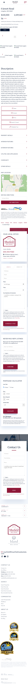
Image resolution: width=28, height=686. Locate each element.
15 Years (11, 387)
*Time (4, 287)
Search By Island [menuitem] (5, 589)
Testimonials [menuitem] (4, 616)
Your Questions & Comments (9, 293)
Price (4, 391)
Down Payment (6, 397)
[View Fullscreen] (3, 181)
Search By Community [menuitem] (6, 591)
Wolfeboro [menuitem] (3, 601)
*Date (4, 281)
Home (2, 222)
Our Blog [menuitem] (3, 618)
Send (14, 490)
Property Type (5, 516)
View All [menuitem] (3, 605)
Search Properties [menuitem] (5, 585)
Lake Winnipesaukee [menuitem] (5, 599)
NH (11, 222)
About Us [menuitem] (3, 612)
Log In (4, 2)
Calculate (10, 411)
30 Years (6, 387)
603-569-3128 (9, 572)
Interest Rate (6, 402)
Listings (7, 222)
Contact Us (5, 258)
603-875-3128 (7, 576)
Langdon (20, 222)
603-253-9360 (8, 252)
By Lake (3, 511)
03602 (25, 222)
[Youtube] (5, 556)
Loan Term (5, 384)
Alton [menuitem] (2, 603)
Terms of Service (5, 329)
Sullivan (15, 222)
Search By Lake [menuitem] (4, 587)
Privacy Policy (17, 317)
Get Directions (14, 202)
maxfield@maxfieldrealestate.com (14, 552)
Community (5, 506)
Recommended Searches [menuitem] (6, 592)
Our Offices (3, 570)
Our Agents (10, 258)
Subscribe (10, 367)
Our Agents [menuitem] (3, 614)
